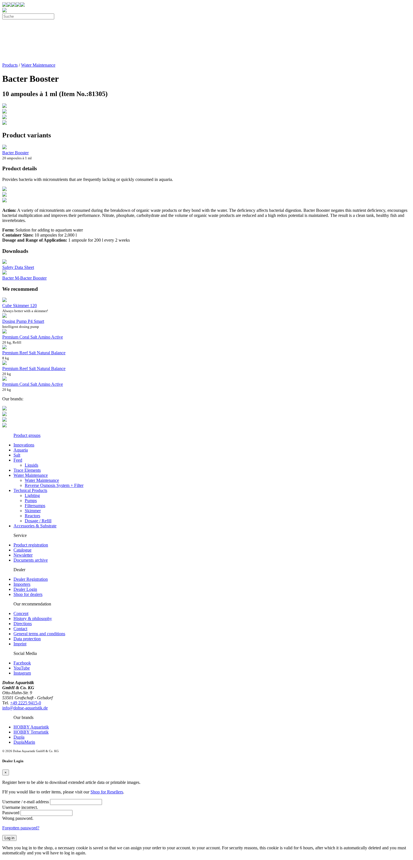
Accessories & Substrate (34, 525)
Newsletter (23, 555)
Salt (16, 455)
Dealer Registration (30, 579)
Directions (22, 623)
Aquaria (20, 450)
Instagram (22, 673)
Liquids (31, 465)
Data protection (27, 638)
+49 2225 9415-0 (25, 702)
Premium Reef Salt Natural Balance (33, 352)
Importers (21, 584)
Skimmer (33, 510)
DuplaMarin (24, 742)
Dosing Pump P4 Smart (23, 321)
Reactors (32, 515)
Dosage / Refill (38, 520)
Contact (20, 628)
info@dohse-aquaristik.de (25, 707)
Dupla (18, 737)
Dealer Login (25, 589)
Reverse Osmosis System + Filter (54, 485)
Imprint (19, 643)
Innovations (23, 445)
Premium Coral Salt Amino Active (32, 337)
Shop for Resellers (106, 791)
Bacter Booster (15, 152)
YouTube (21, 668)
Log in (9, 838)
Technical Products (30, 490)
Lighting (32, 495)
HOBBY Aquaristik (31, 727)
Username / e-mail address (25, 801)
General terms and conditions (39, 633)
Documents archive (30, 560)
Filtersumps (35, 505)
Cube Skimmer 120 (19, 305)
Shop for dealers (27, 594)
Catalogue (22, 550)
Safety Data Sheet (18, 267)
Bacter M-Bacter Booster (24, 278)
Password (10, 812)
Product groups (26, 435)
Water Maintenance (38, 65)
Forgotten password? (20, 827)
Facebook (22, 663)
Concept (20, 613)
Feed (17, 460)
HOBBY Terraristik (31, 732)
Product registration (30, 545)
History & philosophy (32, 618)
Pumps (31, 500)
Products (10, 65)
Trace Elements (27, 470)
